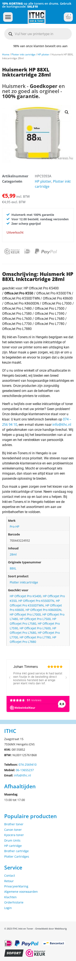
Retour (9, 881)
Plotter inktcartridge (24, 582)
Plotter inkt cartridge (23, 54)
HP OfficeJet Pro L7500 (35, 619)
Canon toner (13, 830)
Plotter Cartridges (16, 856)
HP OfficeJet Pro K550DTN (36, 601)
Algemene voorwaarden (21, 892)
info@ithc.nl (61, 424)
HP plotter (43, 54)
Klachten (10, 897)
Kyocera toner (14, 835)
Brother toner (13, 824)
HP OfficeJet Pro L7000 (25, 614)
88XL (13, 568)
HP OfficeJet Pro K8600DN (43, 610)
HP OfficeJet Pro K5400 (25, 596)
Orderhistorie (13, 902)
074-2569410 (28, 765)
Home (5, 54)
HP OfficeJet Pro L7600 (35, 628)
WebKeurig (61, 928)
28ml (13, 554)
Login (8, 908)
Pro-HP (14, 526)
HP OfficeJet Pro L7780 (35, 637)
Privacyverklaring (16, 886)
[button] (8, 17)
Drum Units (12, 840)
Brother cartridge (16, 851)
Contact (9, 875)
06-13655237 (25, 770)
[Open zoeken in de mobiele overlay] (38, 34)
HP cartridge (13, 846)
